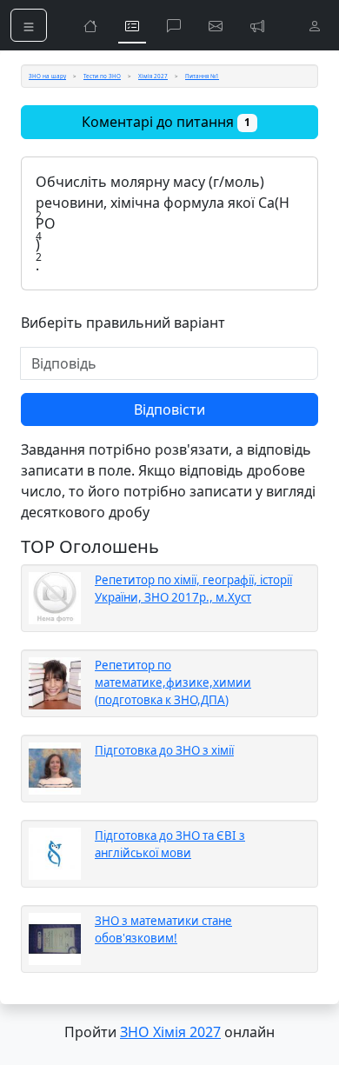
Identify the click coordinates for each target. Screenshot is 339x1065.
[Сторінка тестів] (132, 25)
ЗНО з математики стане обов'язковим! (163, 929)
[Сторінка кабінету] (315, 25)
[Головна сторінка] (90, 25)
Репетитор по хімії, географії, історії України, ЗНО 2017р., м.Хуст (193, 588)
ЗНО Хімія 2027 (170, 1032)
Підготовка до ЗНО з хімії (164, 750)
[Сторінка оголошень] (257, 25)
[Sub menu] (28, 25)
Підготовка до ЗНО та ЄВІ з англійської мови (170, 844)
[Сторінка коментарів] (174, 25)
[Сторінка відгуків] (215, 25)
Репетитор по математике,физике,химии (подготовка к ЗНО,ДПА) (173, 682)
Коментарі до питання (166, 121)
